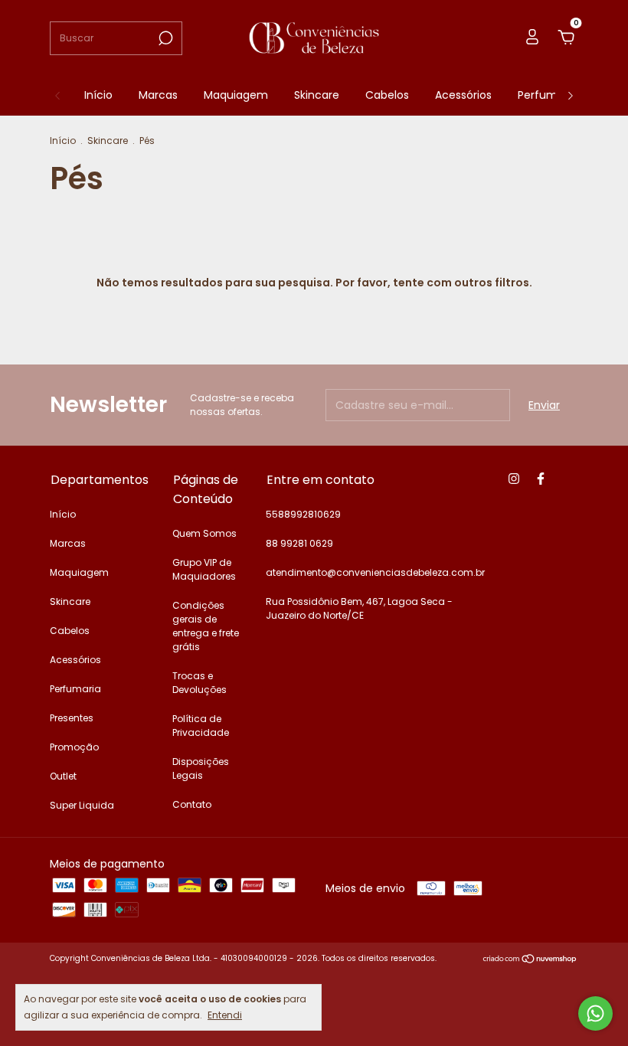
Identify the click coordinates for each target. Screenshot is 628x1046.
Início (98, 95)
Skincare (316, 95)
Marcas (158, 95)
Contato (191, 804)
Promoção (74, 746)
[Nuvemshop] (530, 960)
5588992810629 (303, 514)
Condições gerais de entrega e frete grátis (205, 626)
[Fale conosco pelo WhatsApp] (595, 1013)
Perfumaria (547, 95)
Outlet (63, 776)
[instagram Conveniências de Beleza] (514, 478)
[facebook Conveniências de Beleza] (541, 478)
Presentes (71, 717)
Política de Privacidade (200, 725)
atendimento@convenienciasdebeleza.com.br (375, 572)
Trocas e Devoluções (199, 682)
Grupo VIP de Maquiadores (204, 569)
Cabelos (387, 95)
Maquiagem (236, 95)
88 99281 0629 (299, 543)
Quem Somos (204, 533)
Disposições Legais (200, 768)
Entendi (225, 1014)
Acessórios (463, 95)
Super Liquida (82, 805)
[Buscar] (164, 38)
